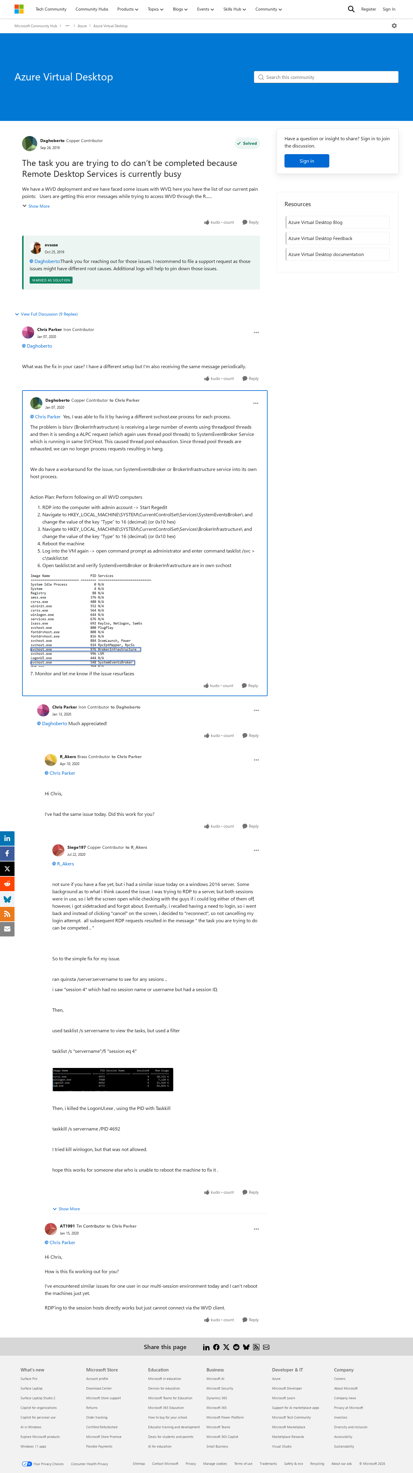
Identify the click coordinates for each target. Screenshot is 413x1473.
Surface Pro (29, 1378)
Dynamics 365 (217, 1398)
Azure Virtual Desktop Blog (315, 222)
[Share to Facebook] (216, 1346)
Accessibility (343, 1436)
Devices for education (164, 1388)
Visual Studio (281, 1446)
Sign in (307, 160)
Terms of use (243, 1463)
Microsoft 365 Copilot (222, 1436)
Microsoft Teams (218, 1427)
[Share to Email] (266, 1346)
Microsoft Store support (103, 1398)
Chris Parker (49, 329)
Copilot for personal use (38, 1417)
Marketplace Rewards (288, 1436)
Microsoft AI (215, 1378)
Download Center (99, 1388)
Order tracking (96, 1417)
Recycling (317, 1463)
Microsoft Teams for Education (170, 1398)
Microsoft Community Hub (36, 25)
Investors (340, 1417)
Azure (82, 25)
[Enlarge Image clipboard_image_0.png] (90, 620)
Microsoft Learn (283, 1398)
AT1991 (67, 1226)
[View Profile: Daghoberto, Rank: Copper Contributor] (29, 143)
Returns (92, 1407)
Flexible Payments (99, 1446)
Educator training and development (174, 1427)
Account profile (97, 1378)
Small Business (217, 1446)
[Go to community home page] (19, 9)
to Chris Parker (124, 400)
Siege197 (76, 847)
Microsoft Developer (287, 1388)
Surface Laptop (31, 1388)
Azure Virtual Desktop (110, 25)
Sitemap (139, 1463)
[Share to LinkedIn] (206, 1346)
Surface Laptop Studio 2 (38, 1398)
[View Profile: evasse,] (36, 248)
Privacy (191, 1463)
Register (368, 9)
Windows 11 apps (33, 1446)
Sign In (389, 9)
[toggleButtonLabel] (394, 25)
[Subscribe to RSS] (256, 1346)
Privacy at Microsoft (348, 1407)
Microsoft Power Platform (225, 1417)
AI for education (159, 1446)
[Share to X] (226, 1346)
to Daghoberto (126, 707)
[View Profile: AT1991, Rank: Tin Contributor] (51, 1229)
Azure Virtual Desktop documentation (326, 254)
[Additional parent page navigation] (67, 25)
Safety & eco (293, 1463)
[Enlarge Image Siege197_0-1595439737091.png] (112, 1079)
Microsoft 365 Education (166, 1407)
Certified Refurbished (101, 1427)
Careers (340, 1378)
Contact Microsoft (165, 1463)
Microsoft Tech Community (291, 1417)
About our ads (341, 1463)
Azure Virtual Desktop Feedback (320, 238)
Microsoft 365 (217, 1407)
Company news (345, 1398)
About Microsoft (346, 1388)
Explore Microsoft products (40, 1436)
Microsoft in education (164, 1378)
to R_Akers (136, 847)
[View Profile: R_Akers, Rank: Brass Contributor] (51, 760)
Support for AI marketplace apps (295, 1407)
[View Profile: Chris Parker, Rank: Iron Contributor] (28, 332)
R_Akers (68, 756)
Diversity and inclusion (350, 1427)
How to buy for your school (167, 1417)
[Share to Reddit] (236, 1346)
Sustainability (344, 1446)
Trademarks (268, 1463)
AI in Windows (31, 1427)
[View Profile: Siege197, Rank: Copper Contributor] (58, 850)
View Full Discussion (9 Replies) (49, 314)
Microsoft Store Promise (104, 1436)
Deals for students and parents (170, 1436)
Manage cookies (215, 1463)
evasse (51, 245)
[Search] (351, 9)
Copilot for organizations (39, 1407)
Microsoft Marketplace (288, 1427)
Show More (39, 206)
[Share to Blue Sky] (246, 1346)
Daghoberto (52, 140)
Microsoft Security (220, 1388)
